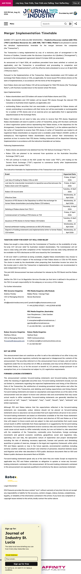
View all (76, 3)
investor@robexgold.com (14, 341)
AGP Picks (6, 3)
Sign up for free (21, 564)
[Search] (65, 23)
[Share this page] (75, 24)
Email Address (11, 555)
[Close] (39, 527)
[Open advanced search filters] (70, 23)
